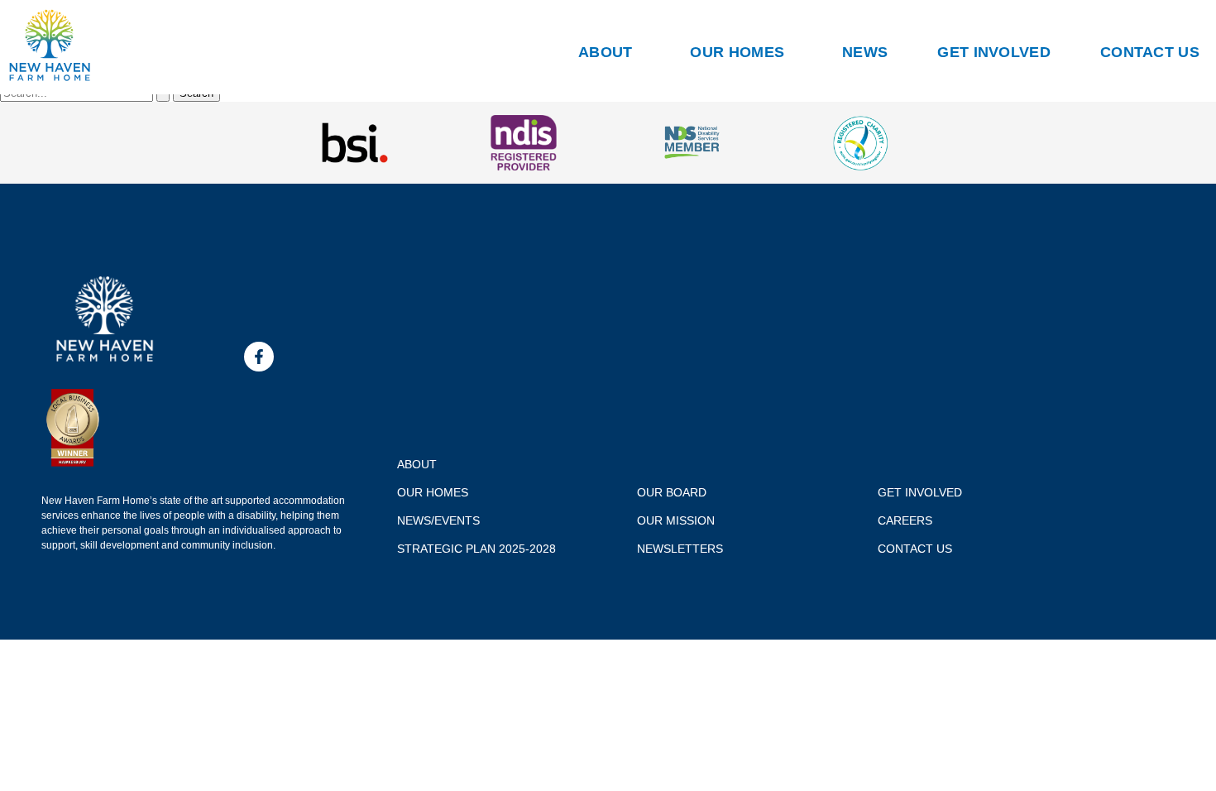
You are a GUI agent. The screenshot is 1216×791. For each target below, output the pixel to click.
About (605, 52)
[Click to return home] (49, 77)
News (865, 52)
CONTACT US (1149, 52)
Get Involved (994, 52)
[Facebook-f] (259, 357)
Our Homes (737, 52)
